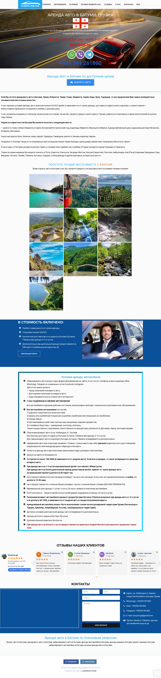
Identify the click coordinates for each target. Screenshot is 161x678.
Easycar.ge (13, 555)
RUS (138, 4)
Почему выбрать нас (91, 4)
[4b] (115, 225)
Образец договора (29, 354)
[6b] (46, 225)
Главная (46, 4)
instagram (89, 662)
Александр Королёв (82, 553)
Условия (73, 4)
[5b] (80, 225)
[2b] (80, 259)
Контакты (128, 4)
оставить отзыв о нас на (19, 570)
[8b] (80, 191)
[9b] (46, 191)
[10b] (46, 293)
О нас (118, 4)
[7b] (115, 191)
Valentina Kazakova (51, 553)
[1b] (115, 259)
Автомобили (60, 4)
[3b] (46, 259)
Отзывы (108, 4)
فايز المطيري (110, 553)
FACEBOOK (71, 662)
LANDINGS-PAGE (89, 671)
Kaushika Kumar (144, 553)
